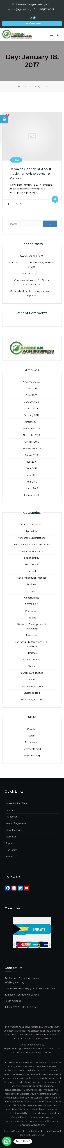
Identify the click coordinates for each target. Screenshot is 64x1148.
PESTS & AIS (32, 604)
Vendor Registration (16, 823)
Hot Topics (11, 850)
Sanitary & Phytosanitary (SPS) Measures (31, 644)
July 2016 (32, 461)
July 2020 (31, 388)
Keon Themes (42, 1131)
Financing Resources (31, 551)
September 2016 (32, 448)
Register (31, 729)
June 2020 (31, 395)
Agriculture (32, 531)
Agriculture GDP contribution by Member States (31, 264)
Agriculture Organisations (31, 537)
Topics (31, 666)
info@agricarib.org (21, 9)
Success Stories (31, 659)
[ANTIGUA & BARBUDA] (20, 945)
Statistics (32, 653)
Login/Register (32, 23)
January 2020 (31, 402)
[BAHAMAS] (32, 945)
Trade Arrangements (32, 686)
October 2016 (31, 441)
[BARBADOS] (43, 945)
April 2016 (32, 481)
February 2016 (31, 495)
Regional (32, 617)
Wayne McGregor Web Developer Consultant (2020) (32, 1048)
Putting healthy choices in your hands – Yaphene (31, 293)
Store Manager (14, 830)
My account (12, 816)
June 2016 (31, 468)
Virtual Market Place (16, 803)
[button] (4, 119)
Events (9, 856)
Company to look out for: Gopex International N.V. (31, 282)
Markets (31, 584)
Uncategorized (32, 692)
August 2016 (31, 455)
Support (10, 843)
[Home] (19, 86)
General (31, 571)
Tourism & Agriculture (31, 673)
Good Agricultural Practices (31, 577)
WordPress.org (32, 755)
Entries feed (31, 742)
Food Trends (31, 564)
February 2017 (31, 415)
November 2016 (31, 435)
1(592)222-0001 (46, 9)
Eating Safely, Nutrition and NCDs (31, 544)
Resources (31, 635)
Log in (31, 735)
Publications (31, 611)
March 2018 (31, 408)
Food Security (31, 557)
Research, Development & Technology (31, 626)
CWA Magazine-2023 (31, 256)
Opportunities (31, 597)
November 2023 (32, 382)
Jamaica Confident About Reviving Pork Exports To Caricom (30, 173)
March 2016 (31, 488)
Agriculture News (31, 273)
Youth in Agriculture (31, 699)
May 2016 (32, 475)
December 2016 (31, 428)
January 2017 (32, 422)
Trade (32, 679)
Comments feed (32, 749)
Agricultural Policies (31, 524)
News (16, 160)
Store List (11, 836)
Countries (11, 810)
